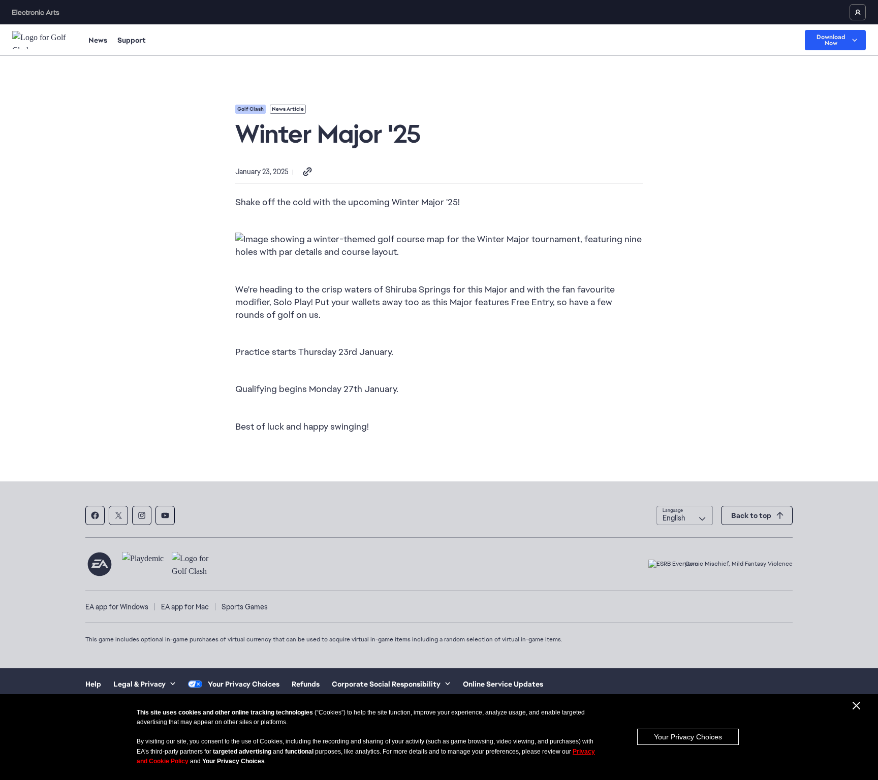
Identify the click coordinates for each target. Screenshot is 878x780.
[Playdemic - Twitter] (118, 515)
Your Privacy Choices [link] (243, 684)
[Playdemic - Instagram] (141, 515)
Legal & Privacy (139, 684)
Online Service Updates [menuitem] (503, 684)
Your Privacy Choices (688, 737)
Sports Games (245, 606)
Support (131, 40)
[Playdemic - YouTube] (165, 515)
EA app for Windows (116, 606)
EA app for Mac (185, 606)
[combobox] (684, 515)
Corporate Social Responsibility (386, 684)
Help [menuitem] (93, 684)
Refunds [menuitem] (306, 684)
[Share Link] (307, 172)
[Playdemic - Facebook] (95, 515)
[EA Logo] (99, 564)
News (97, 40)
